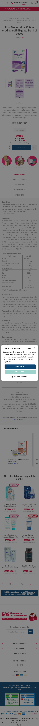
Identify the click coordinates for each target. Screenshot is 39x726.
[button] (19, 377)
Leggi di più (7, 362)
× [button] (34, 348)
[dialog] (19, 363)
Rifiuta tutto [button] (20, 372)
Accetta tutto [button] (20, 366)
